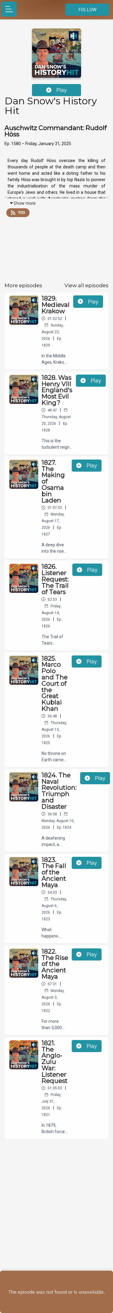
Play (61, 90)
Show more (25, 203)
